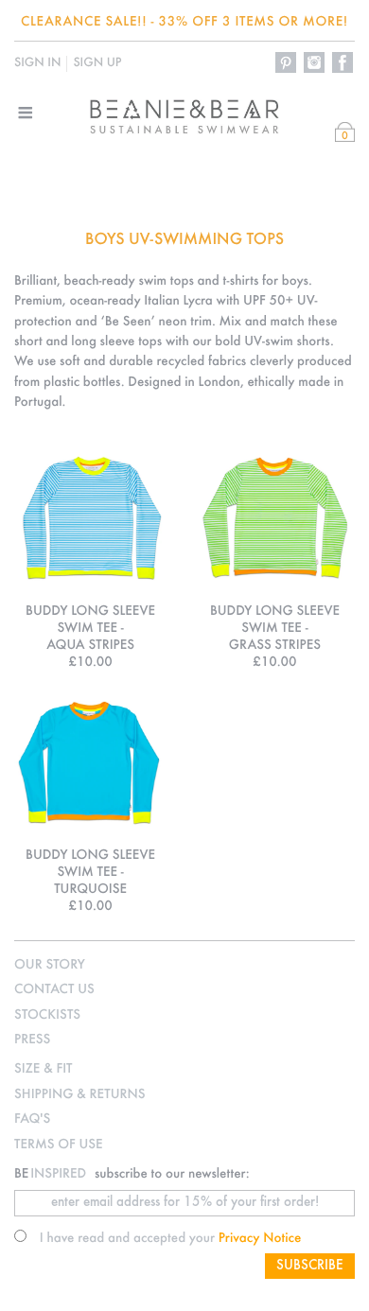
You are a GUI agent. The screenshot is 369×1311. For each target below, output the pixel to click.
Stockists (47, 1015)
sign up (97, 63)
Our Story (49, 965)
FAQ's (32, 1119)
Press (32, 1040)
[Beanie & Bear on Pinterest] (286, 63)
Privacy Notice (260, 1239)
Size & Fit (43, 1069)
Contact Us (54, 990)
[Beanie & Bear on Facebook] (343, 63)
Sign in (37, 63)
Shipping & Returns (79, 1095)
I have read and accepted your (171, 1239)
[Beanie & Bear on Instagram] (315, 63)
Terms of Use (58, 1145)
